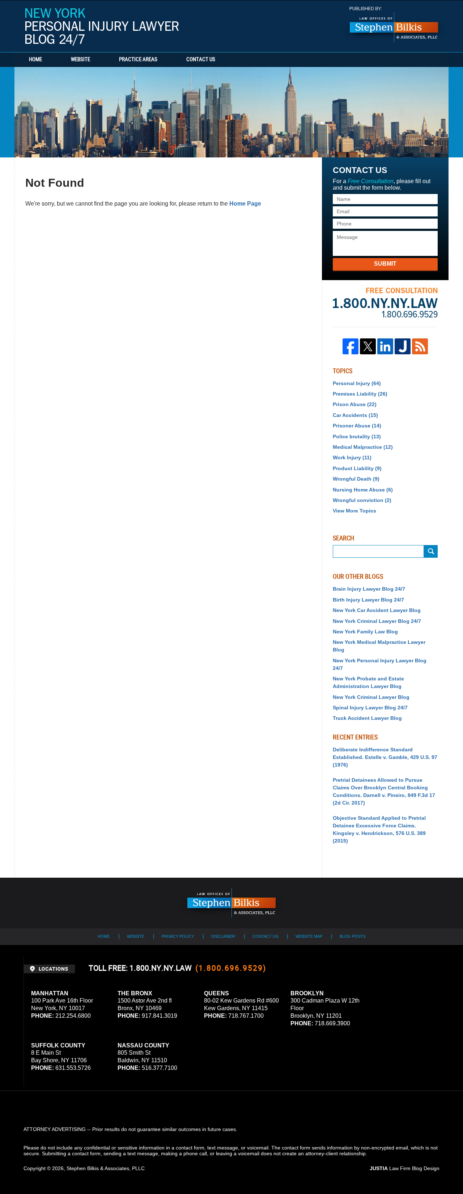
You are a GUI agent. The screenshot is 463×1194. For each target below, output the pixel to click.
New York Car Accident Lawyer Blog (377, 610)
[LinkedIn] (385, 346)
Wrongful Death (356, 479)
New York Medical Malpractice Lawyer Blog (379, 646)
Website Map (309, 936)
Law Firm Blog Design (404, 1168)
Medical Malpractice (363, 447)
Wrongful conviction (362, 500)
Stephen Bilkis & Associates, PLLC (106, 1168)
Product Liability (357, 468)
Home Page (245, 204)
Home (35, 60)
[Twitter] (368, 346)
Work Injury (352, 457)
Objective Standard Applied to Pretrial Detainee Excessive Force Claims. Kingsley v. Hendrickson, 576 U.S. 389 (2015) (379, 829)
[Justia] (402, 346)
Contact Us (200, 60)
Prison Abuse (355, 404)
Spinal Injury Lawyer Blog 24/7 (370, 707)
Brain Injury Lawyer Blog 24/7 (369, 589)
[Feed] (420, 346)
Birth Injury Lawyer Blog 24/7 (368, 600)
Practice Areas (138, 60)
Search (431, 551)
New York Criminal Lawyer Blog (371, 697)
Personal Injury (357, 383)
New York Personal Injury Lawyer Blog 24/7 (102, 27)
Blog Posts (352, 936)
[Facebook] (350, 346)
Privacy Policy (178, 936)
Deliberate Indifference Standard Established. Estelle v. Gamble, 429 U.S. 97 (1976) (385, 757)
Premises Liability (360, 394)
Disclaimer (223, 936)
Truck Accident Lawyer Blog (367, 718)
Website (80, 60)
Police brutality (357, 436)
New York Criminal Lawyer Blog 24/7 (377, 621)
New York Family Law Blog (365, 631)
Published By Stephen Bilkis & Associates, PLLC (394, 24)
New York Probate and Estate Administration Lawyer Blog (368, 682)
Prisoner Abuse (357, 426)
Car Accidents (355, 415)
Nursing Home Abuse (363, 490)
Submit (385, 264)
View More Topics (354, 511)
